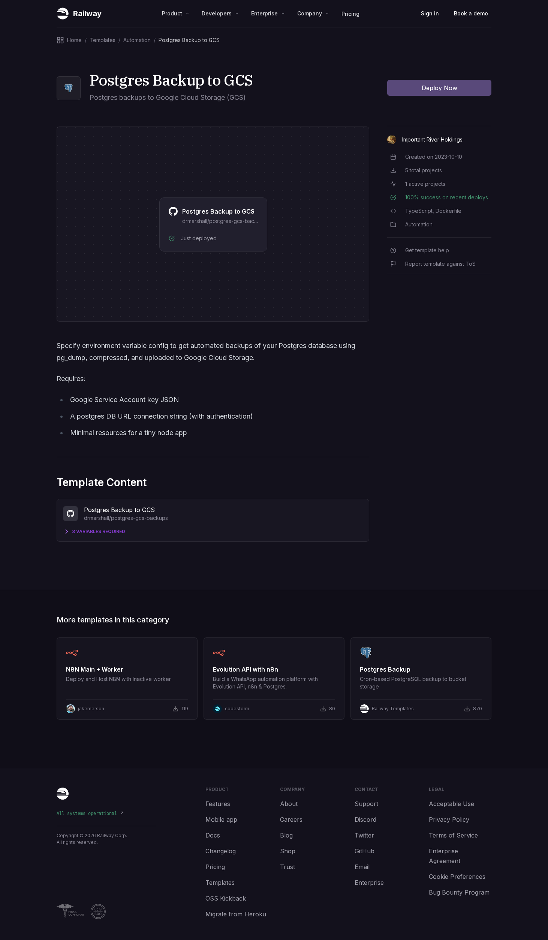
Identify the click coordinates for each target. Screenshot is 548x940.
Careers (291, 819)
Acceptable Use (451, 803)
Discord (365, 819)
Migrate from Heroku (235, 914)
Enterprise (369, 882)
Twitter (364, 835)
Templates (220, 882)
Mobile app (221, 819)
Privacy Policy (449, 819)
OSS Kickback (225, 898)
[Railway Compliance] (106, 911)
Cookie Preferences (457, 876)
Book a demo (471, 13)
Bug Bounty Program (459, 892)
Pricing (350, 14)
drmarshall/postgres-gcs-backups (224, 221)
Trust (287, 867)
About (289, 803)
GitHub (364, 851)
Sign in (430, 13)
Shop (287, 851)
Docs (212, 835)
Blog (286, 835)
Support (366, 803)
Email (362, 867)
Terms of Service (453, 835)
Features (217, 803)
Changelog (220, 851)
